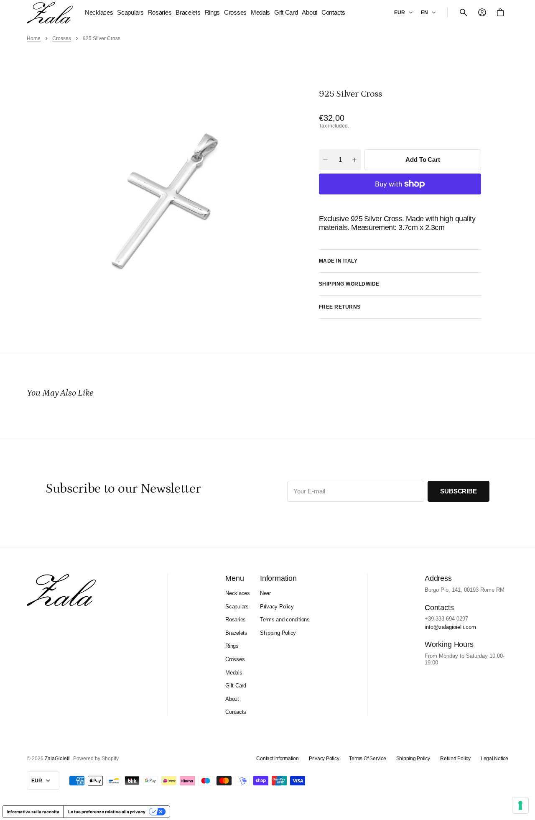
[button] (463, 12)
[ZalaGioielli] (50, 12)
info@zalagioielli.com (450, 627)
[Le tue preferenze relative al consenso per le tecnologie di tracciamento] (520, 805)
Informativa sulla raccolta (33, 811)
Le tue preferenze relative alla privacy (106, 811)
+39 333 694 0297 (446, 619)
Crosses (61, 38)
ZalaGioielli (58, 758)
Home (34, 38)
